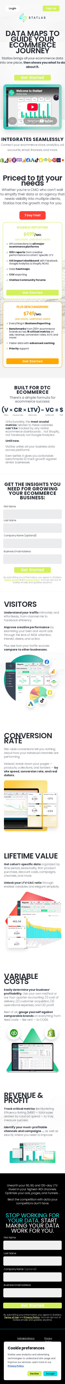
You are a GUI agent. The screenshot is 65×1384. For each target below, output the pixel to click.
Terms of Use (11, 579)
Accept (50, 1373)
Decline (34, 1373)
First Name (10, 506)
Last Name (10, 520)
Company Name (20, 535)
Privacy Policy (31, 579)
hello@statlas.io (26, 1338)
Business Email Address (17, 551)
